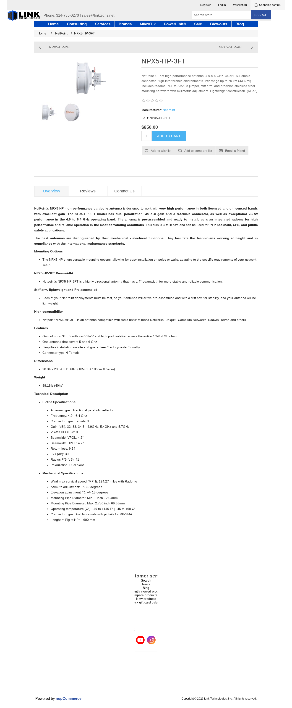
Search (260, 15)
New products (146, 598)
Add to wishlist (161, 150)
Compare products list (146, 595)
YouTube (140, 640)
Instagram (151, 640)
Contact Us (124, 191)
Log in (222, 5)
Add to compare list (198, 150)
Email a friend (235, 150)
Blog (146, 588)
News (146, 584)
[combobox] (221, 14)
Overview (51, 191)
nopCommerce (68, 698)
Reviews (88, 191)
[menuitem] (146, 580)
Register (205, 5)
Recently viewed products (146, 591)
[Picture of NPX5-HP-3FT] (46, 112)
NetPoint (169, 110)
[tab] (51, 191)
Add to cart (168, 136)
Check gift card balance (146, 602)
